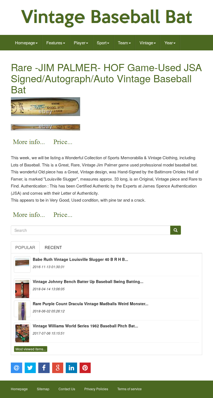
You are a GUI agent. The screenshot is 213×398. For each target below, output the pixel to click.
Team (123, 42)
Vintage (146, 42)
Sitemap (43, 388)
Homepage (25, 42)
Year (168, 42)
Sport (101, 42)
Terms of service (129, 388)
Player (79, 42)
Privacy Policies (96, 388)
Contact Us (67, 388)
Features (54, 42)
